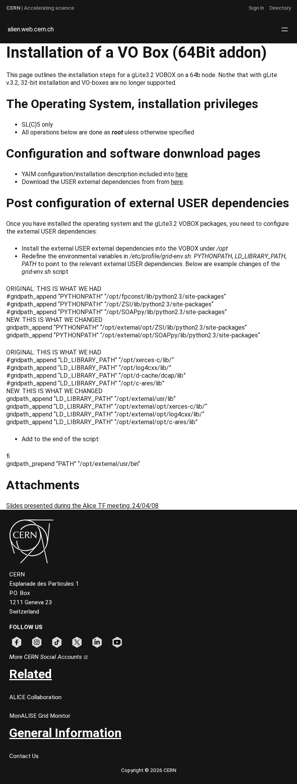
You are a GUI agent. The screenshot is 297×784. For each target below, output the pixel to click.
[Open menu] (284, 29)
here (182, 174)
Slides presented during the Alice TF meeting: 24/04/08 (82, 505)
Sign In (256, 8)
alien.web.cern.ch (31, 29)
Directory (280, 8)
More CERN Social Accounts (46, 656)
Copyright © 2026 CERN (148, 770)
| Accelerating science (40, 8)
